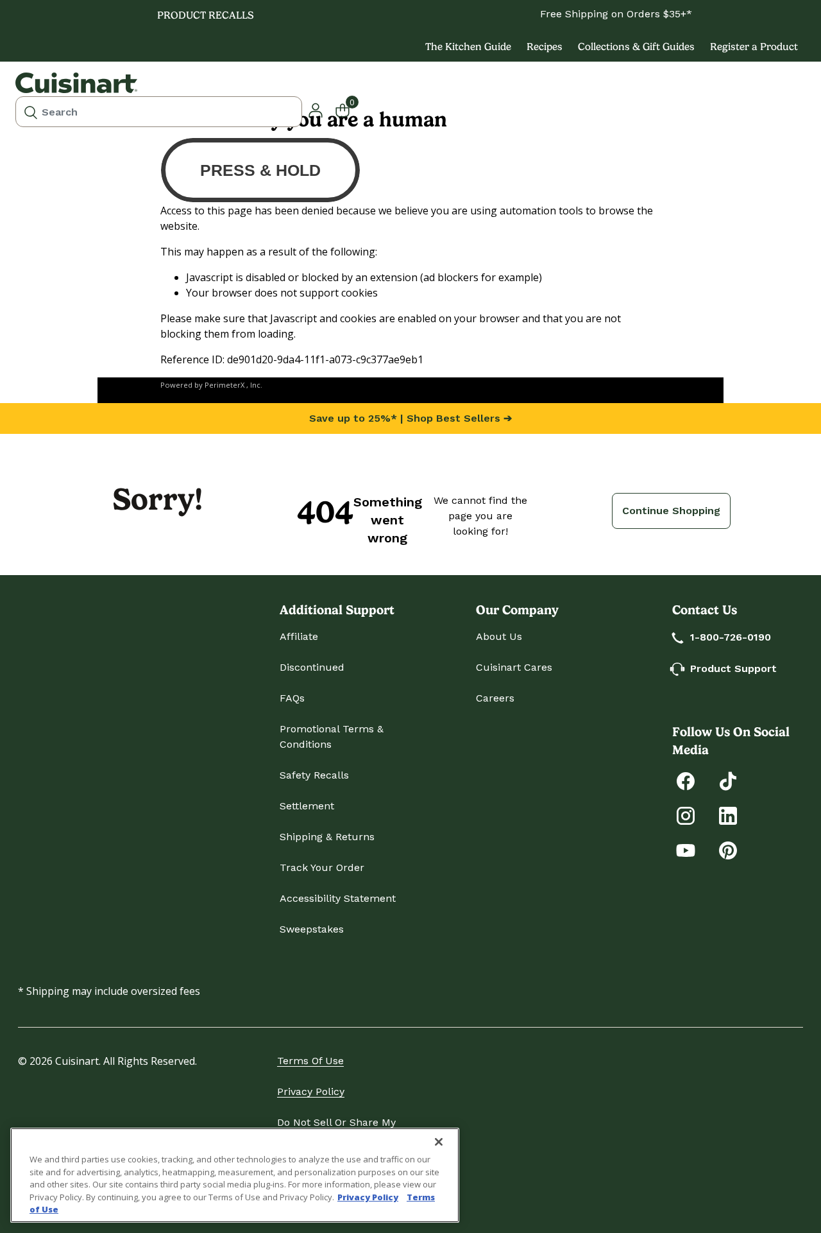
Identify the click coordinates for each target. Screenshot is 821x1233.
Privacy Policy (310, 1091)
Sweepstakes (312, 929)
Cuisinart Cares (514, 667)
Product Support (733, 668)
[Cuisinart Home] (76, 82)
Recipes (545, 46)
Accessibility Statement (338, 898)
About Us (499, 636)
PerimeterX (224, 385)
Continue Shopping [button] (671, 510)
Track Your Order (322, 867)
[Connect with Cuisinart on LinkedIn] (728, 815)
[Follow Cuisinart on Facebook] (686, 780)
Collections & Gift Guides (636, 46)
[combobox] (158, 111)
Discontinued (312, 667)
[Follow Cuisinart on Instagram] (686, 815)
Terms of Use (310, 1061)
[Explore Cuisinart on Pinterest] (728, 849)
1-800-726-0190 (730, 637)
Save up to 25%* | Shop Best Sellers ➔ (410, 418)
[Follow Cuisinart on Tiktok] (728, 780)
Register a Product (754, 46)
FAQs (292, 698)
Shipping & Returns (327, 837)
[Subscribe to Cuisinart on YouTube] (686, 849)
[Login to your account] (315, 109)
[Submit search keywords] (31, 111)
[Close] (439, 1142)
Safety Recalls (314, 775)
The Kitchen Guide (468, 46)
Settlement (307, 806)
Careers (495, 698)
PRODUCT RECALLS (205, 15)
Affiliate (299, 636)
